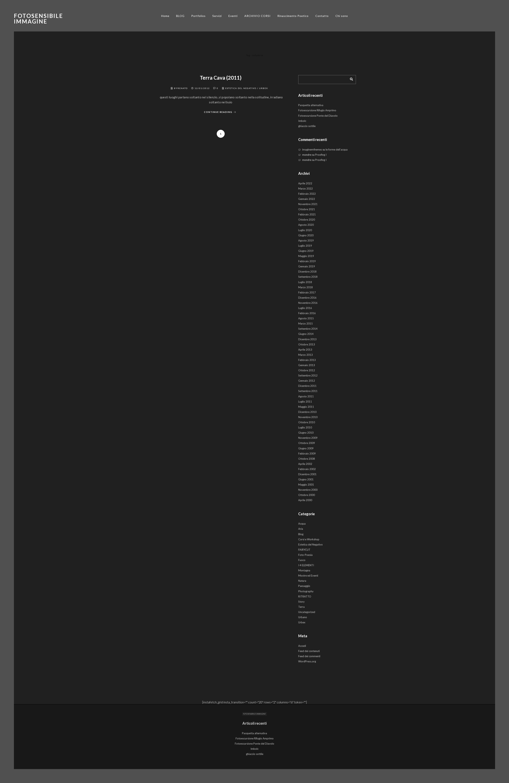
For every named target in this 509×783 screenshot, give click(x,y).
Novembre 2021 (308, 204)
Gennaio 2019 (306, 266)
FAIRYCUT (304, 549)
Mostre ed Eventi (308, 575)
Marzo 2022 (305, 188)
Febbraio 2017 (307, 292)
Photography (306, 591)
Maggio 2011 (306, 406)
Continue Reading (218, 112)
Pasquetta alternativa (310, 105)
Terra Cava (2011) (221, 77)
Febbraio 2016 (307, 313)
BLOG (180, 16)
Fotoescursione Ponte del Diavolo (318, 115)
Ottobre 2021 (306, 209)
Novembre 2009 (308, 437)
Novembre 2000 (308, 489)
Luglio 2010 (305, 427)
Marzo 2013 (305, 354)
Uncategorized (306, 612)
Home (165, 16)
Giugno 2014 (306, 333)
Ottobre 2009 (306, 443)
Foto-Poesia (305, 554)
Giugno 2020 (306, 235)
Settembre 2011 (308, 391)
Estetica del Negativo (240, 88)
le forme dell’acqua (337, 149)
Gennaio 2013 (306, 365)
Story (301, 601)
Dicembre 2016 (307, 297)
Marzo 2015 (305, 323)
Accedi (302, 645)
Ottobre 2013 (306, 344)
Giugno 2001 (306, 479)
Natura (302, 580)
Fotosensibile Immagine (38, 18)
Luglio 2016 (305, 308)
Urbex (263, 88)
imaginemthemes (312, 149)
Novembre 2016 (308, 302)
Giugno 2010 (306, 432)
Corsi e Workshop (308, 539)
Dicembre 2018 (307, 271)
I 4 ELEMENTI (306, 565)
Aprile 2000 (305, 500)
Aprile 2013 (305, 349)
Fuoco (301, 560)
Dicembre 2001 (307, 474)
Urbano (302, 617)
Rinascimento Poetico (293, 16)
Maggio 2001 (306, 484)
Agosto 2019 (306, 240)
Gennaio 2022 (306, 198)
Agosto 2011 (306, 396)
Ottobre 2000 (306, 495)
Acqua (302, 523)
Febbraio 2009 (307, 453)
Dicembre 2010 (307, 411)
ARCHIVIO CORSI (257, 16)
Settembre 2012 (308, 375)
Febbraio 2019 (307, 261)
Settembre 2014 (308, 328)
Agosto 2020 (306, 224)
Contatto (322, 16)
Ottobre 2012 (306, 370)
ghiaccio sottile (307, 126)
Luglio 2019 (305, 245)
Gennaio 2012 (306, 380)
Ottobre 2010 (306, 422)
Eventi (233, 16)
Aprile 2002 (305, 463)
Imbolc (302, 120)
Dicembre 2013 (307, 339)
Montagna (304, 570)
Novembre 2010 (308, 417)
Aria (300, 528)
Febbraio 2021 (307, 214)
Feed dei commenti (309, 656)
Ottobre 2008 (306, 458)
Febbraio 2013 (307, 360)
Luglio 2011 (305, 401)
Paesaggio (304, 585)
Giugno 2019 (306, 250)
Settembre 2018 (308, 276)
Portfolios (198, 16)
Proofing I (320, 154)
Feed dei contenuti (309, 651)
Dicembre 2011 (307, 385)
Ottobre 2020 (306, 219)
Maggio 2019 (306, 256)
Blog (300, 534)
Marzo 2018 (305, 287)
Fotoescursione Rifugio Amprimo (317, 110)
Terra (301, 606)
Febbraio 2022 (307, 193)
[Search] (350, 78)
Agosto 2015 (306, 318)
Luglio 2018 (305, 282)
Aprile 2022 (305, 183)
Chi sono (341, 16)
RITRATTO (304, 596)
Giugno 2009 (306, 448)
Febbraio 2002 (307, 469)
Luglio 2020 (305, 230)
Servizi (217, 16)
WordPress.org (307, 661)
